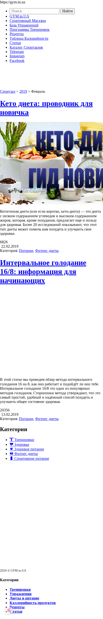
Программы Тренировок (30, 29)
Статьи (15, 43)
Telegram (17, 52)
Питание (26, 251)
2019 (23, 91)
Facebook (17, 61)
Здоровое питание (28, 449)
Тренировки (23, 440)
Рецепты (17, 34)
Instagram (17, 56)
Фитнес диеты (47, 251)
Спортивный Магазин (28, 21)
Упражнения (21, 594)
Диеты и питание (24, 598)
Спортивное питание (31, 458)
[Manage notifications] (8, 610)
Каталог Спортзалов (26, 47)
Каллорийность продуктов (33, 603)
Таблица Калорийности (29, 38)
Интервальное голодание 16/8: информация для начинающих (43, 271)
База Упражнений (24, 25)
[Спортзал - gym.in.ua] (48, 82)
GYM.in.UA (19, 16)
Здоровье (21, 444)
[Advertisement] (51, 516)
